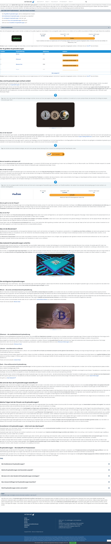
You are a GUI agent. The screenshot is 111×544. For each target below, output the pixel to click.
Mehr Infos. (66, 542)
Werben (25, 518)
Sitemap (26, 527)
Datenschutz (26, 525)
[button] (55, 154)
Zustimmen (73, 542)
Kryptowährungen (15, 84)
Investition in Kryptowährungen (17, 22)
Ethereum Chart (18, 344)
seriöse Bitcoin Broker (42, 299)
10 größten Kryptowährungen (11, 14)
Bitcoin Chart (17, 301)
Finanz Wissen (54, 1)
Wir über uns (26, 519)
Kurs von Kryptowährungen (14, 20)
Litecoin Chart (17, 360)
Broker (46, 1)
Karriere (26, 522)
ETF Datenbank (63, 1)
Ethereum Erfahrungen (63, 342)
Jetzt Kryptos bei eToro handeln (69, 55)
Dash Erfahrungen (94, 375)
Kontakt (25, 521)
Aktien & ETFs (40, 1)
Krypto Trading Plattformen (85, 136)
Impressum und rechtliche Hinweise (31, 524)
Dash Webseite (10, 378)
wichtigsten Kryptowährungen (11, 18)
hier (88, 46)
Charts (70, 1)
